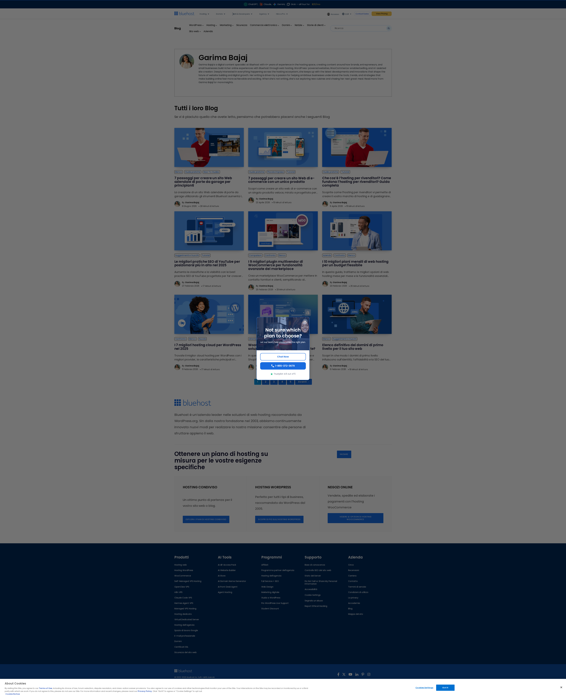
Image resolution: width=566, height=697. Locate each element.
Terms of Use (45, 688)
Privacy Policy (145, 691)
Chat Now (283, 356)
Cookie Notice (12, 694)
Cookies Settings (424, 687)
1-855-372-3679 (285, 366)
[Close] (561, 687)
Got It (445, 687)
